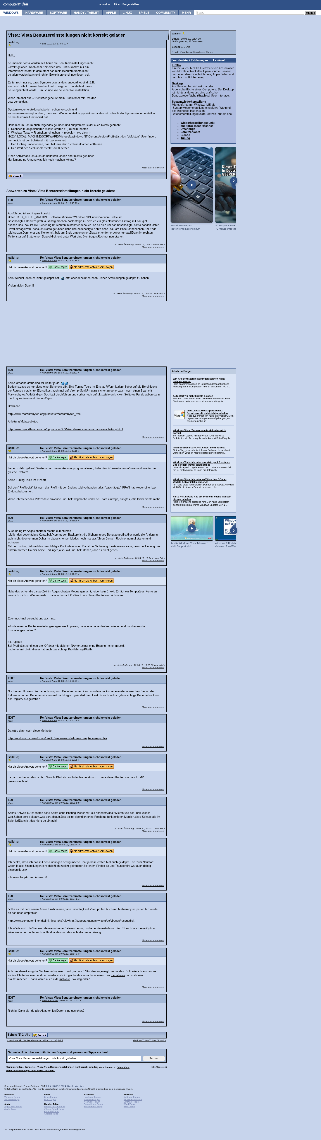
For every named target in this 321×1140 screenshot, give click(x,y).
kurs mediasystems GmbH (82, 1089)
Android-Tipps (51, 1114)
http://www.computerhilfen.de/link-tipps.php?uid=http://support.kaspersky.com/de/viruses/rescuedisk (71, 920)
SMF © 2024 (59, 1086)
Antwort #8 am (49, 720)
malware (64, 979)
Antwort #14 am (50, 1000)
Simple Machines (75, 1086)
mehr (186, 12)
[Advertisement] (131, 77)
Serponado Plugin (123, 1089)
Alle (27, 1034)
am (43, 43)
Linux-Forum (50, 1097)
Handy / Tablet (86, 12)
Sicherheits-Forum (133, 1099)
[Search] (310, 13)
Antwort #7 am (49, 681)
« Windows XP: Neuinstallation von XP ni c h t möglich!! (35, 1040)
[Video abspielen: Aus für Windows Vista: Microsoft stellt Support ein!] (192, 528)
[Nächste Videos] (233, 180)
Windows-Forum (12, 1097)
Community (165, 12)
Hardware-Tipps (92, 1099)
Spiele (144, 12)
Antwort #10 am (50, 803)
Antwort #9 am (49, 760)
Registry (18, 390)
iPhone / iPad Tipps (54, 1109)
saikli (175, 33)
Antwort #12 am (50, 899)
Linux (127, 12)
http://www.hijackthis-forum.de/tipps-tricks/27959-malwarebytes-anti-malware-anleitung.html (65, 429)
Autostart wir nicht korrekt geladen (193, 396)
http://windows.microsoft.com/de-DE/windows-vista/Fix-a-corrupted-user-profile (57, 738)
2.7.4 (48, 1086)
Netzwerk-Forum (92, 1102)
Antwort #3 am (49, 373)
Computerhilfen (14, 1067)
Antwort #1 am (49, 203)
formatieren (118, 975)
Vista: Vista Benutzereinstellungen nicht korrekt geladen (67, 1067)
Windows (11, 12)
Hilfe (117, 4)
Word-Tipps (129, 1104)
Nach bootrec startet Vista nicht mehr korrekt (199, 447)
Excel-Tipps (129, 1106)
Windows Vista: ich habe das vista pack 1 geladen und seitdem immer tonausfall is (201, 463)
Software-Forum (132, 1097)
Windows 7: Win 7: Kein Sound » (149, 1040)
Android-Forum (51, 1111)
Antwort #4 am (49, 451)
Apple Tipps (10, 1109)
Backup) (73, 534)
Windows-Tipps (11, 1099)
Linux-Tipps (50, 1099)
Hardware (34, 12)
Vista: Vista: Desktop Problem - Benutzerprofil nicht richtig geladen (207, 411)
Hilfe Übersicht (159, 1067)
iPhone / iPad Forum (54, 1106)
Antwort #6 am (49, 574)
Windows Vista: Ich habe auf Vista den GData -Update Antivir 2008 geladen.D (199, 480)
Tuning (79, 386)
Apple (111, 12)
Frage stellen (131, 4)
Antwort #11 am (50, 844)
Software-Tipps (131, 1102)
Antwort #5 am (49, 520)
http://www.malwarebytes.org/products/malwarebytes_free (44, 414)
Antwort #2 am (49, 260)
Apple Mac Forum (13, 1106)
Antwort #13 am (50, 954)
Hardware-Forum (92, 1097)
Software (58, 12)
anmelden (105, 4)
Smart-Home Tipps (93, 1106)
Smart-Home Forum (93, 1104)
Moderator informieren (153, 167)
